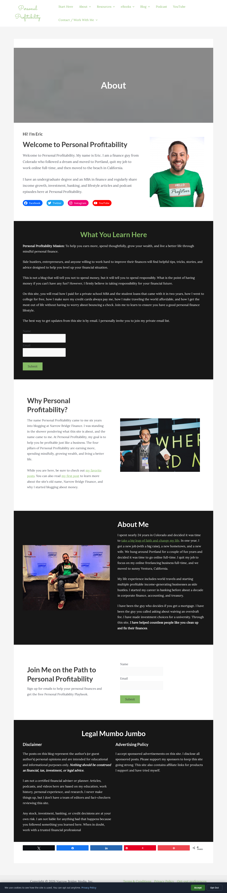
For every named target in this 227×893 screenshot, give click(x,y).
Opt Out (214, 887)
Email (26, 345)
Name (27, 331)
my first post (70, 476)
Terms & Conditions (137, 881)
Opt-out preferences (191, 881)
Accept (198, 887)
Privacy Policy (164, 881)
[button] (89, 6)
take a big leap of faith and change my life (150, 540)
